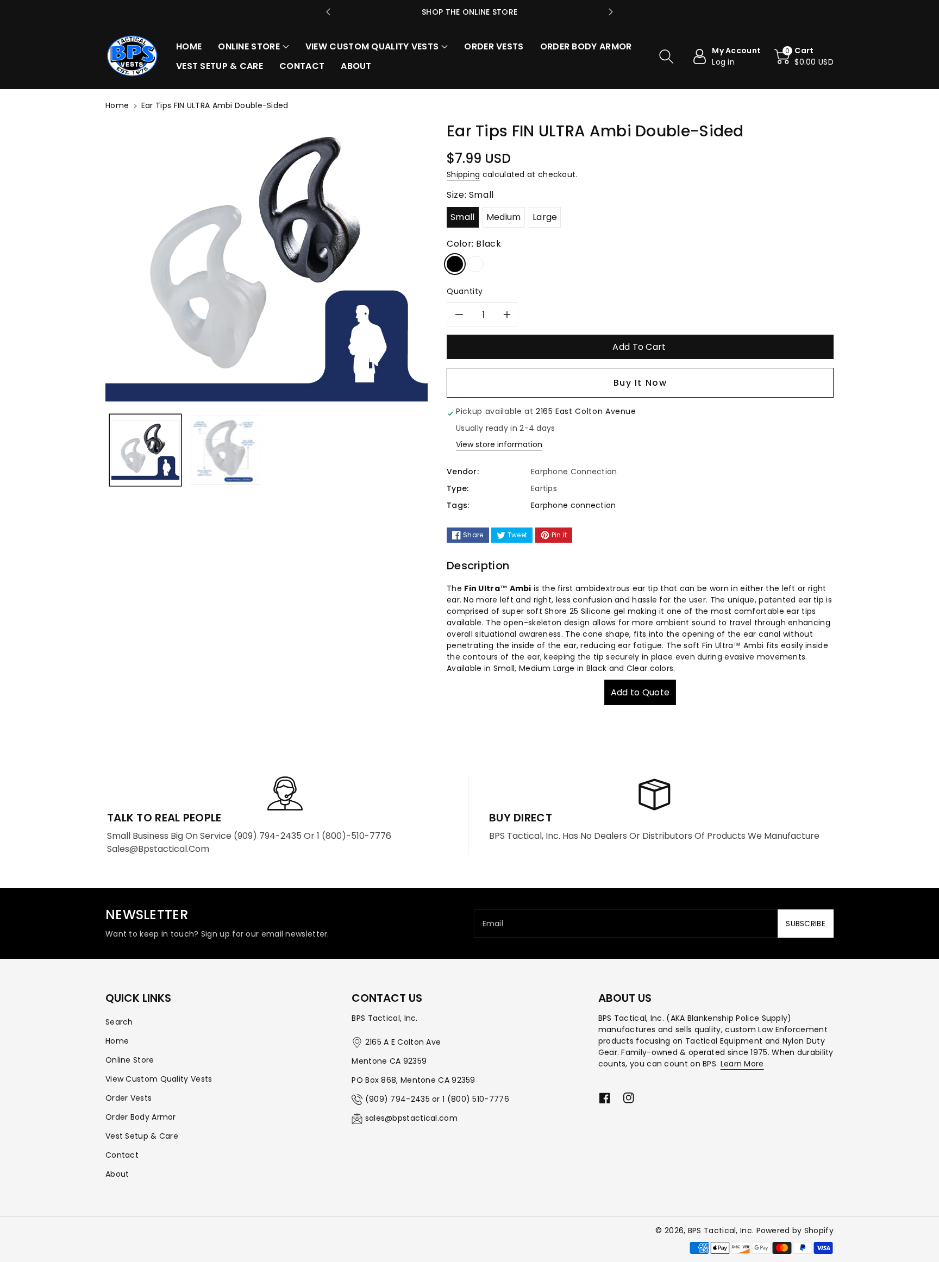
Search (119, 1021)
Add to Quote (640, 692)
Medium (503, 217)
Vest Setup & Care (141, 1136)
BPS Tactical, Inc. (721, 1230)
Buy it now (640, 382)
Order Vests (128, 1098)
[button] (253, 46)
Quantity (465, 291)
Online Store (129, 1059)
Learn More (742, 1063)
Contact (122, 1155)
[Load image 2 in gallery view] (225, 450)
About (117, 1174)
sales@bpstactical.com (411, 1118)
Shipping (463, 174)
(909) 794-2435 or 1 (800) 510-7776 (437, 1099)
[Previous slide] (328, 12)
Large (545, 217)
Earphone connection (573, 505)
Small (462, 217)
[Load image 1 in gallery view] (145, 450)
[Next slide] (611, 12)
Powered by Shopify (795, 1230)
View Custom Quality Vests (158, 1078)
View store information (499, 444)
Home (117, 105)
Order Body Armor (140, 1117)
